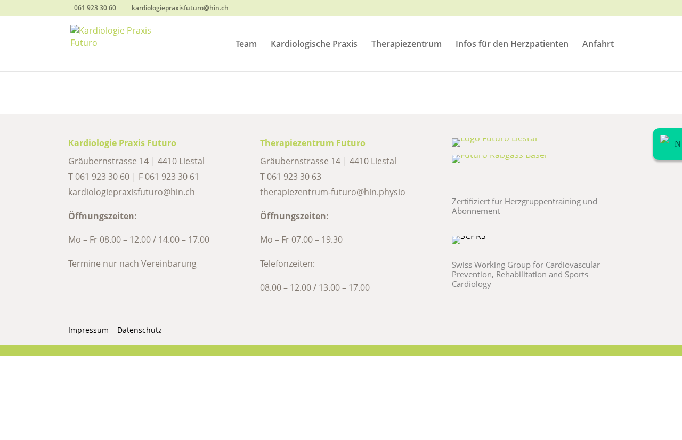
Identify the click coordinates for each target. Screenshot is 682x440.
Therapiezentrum (406, 45)
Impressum (88, 330)
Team (246, 45)
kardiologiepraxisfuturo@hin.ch (131, 192)
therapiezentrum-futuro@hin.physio (332, 192)
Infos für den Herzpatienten (512, 45)
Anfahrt (598, 45)
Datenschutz (139, 330)
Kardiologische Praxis (314, 45)
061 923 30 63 (294, 176)
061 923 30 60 (102, 176)
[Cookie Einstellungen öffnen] (80, 432)
